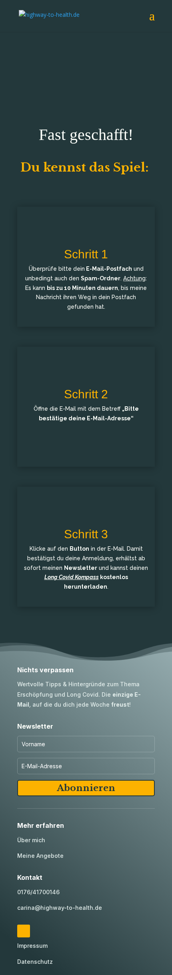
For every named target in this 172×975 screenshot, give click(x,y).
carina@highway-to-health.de (59, 907)
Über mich (31, 840)
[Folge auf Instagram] (23, 931)
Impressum (32, 945)
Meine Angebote (40, 855)
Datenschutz (35, 961)
